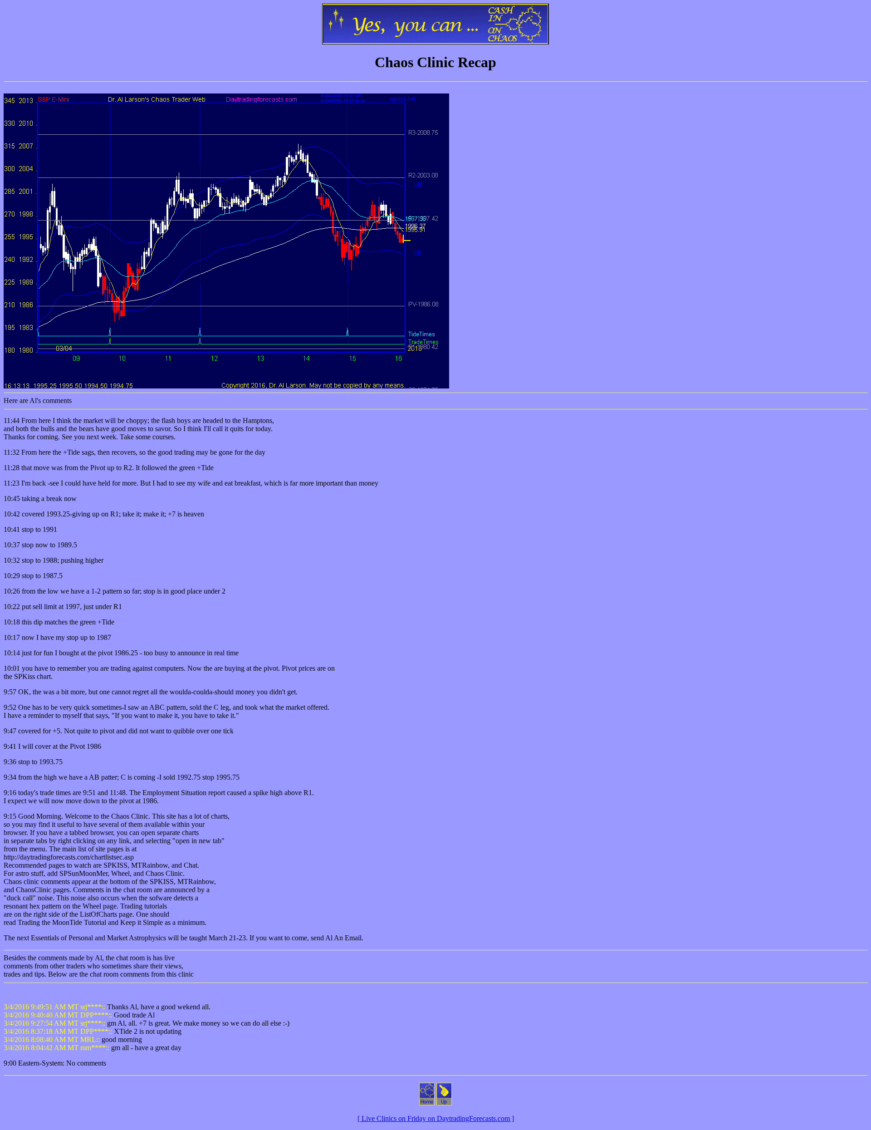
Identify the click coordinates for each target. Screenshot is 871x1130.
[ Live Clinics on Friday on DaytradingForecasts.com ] (435, 1118)
